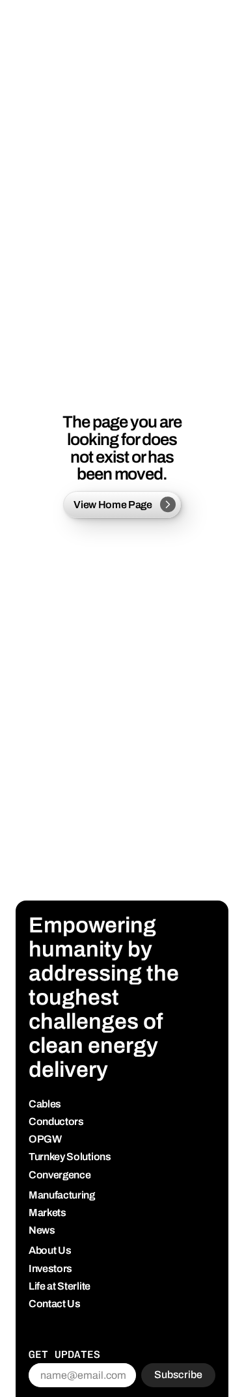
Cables (45, 1103)
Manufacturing (62, 1194)
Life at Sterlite (59, 1286)
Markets (47, 1212)
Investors (50, 1268)
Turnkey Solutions (70, 1156)
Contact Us (55, 1303)
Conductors (56, 1121)
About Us (50, 1250)
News (42, 1230)
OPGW (45, 1139)
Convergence (59, 1174)
